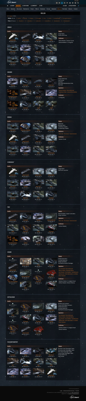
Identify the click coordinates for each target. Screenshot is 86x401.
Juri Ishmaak (62, 268)
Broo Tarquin (62, 275)
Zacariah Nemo (70, 270)
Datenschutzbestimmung (69, 390)
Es (64, 3)
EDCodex (76, 0)
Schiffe (32, 9)
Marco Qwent (62, 270)
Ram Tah (61, 133)
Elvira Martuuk (70, 90)
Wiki (41, 5)
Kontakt (77, 390)
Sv (72, 3)
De (62, 3)
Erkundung (42, 9)
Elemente (76, 9)
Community (34, 5)
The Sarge (66, 133)
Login (65, 5)
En (56, 3)
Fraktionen (26, 5)
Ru (75, 3)
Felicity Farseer (62, 90)
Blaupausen (19, 9)
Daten (18, 5)
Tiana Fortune (73, 133)
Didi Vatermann (69, 274)
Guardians (54, 9)
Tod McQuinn (74, 272)
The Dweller (68, 272)
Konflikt (70, 9)
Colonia (48, 9)
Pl (78, 3)
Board (12, 5)
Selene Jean (61, 274)
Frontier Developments (73, 393)
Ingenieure (13, 9)
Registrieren (73, 5)
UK (70, 3)
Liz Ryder (75, 274)
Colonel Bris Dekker (72, 92)
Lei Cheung (61, 272)
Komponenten (26, 9)
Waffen (37, 9)
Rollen (59, 9)
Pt (67, 3)
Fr (59, 3)
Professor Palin (62, 92)
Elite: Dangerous (75, 392)
